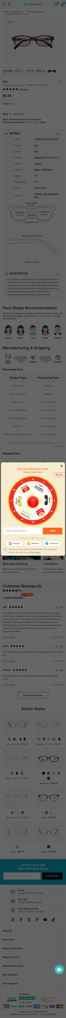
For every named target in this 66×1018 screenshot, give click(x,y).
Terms (59, 474)
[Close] (61, 466)
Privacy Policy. (35, 552)
